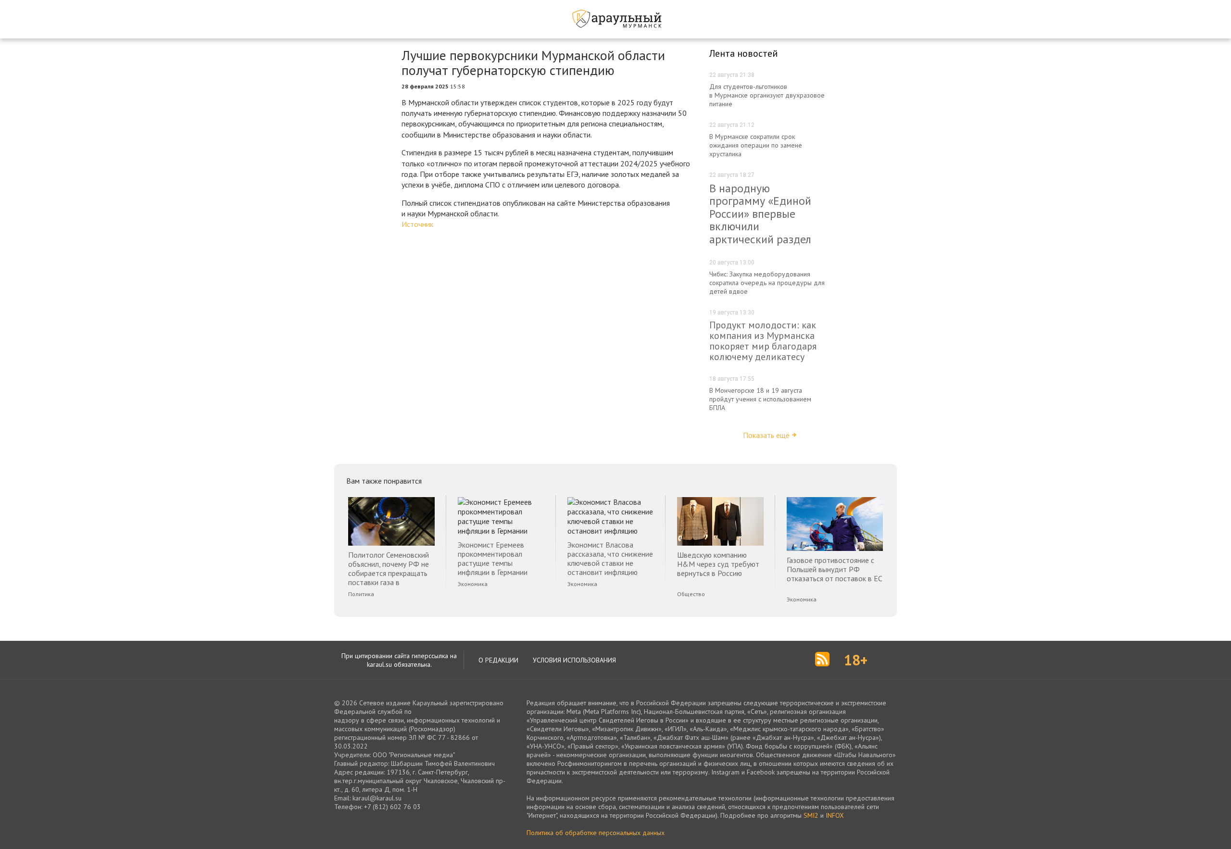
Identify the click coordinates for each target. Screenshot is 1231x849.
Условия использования (574, 660)
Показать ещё (766, 435)
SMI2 (811, 815)
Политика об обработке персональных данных (596, 832)
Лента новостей (743, 53)
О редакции (498, 660)
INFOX (835, 815)
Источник (417, 224)
